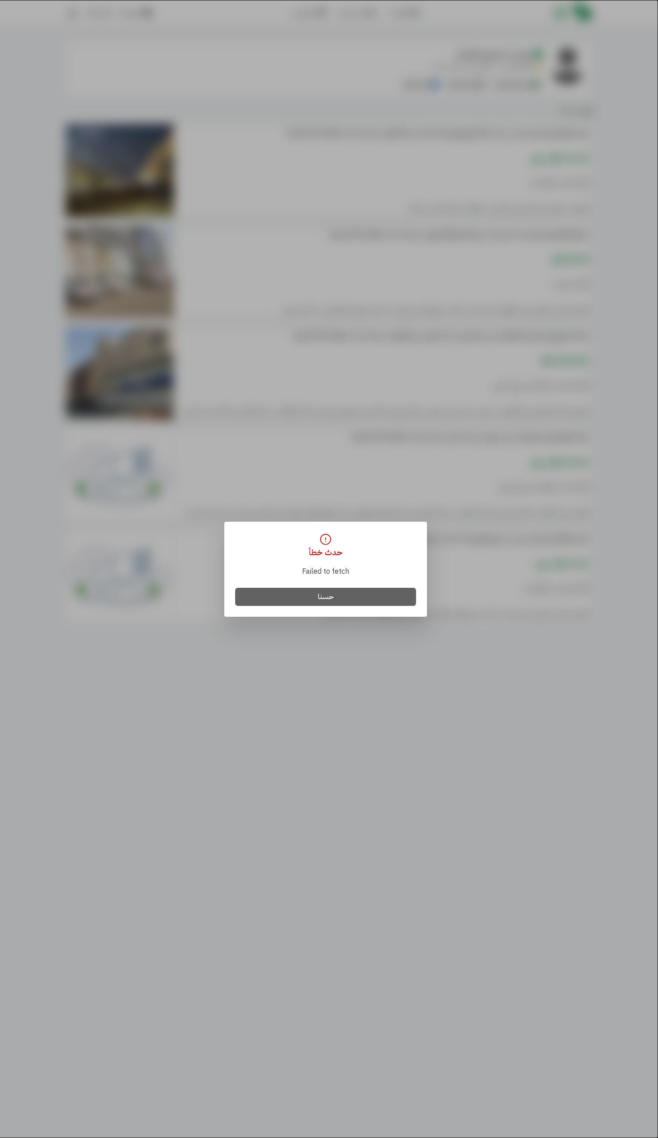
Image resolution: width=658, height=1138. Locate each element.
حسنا (326, 596)
